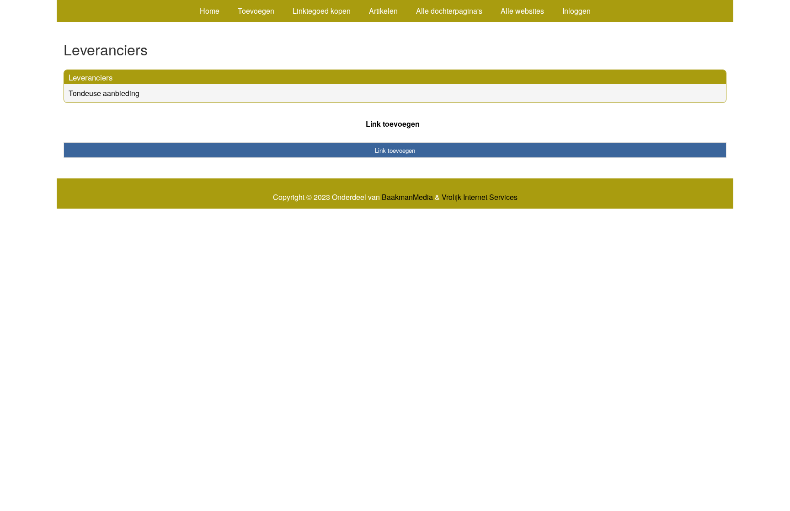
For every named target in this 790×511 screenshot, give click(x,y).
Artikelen (383, 10)
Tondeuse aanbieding (104, 93)
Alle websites (522, 10)
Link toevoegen (393, 123)
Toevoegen (256, 10)
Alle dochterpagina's (449, 10)
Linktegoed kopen (322, 10)
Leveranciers (91, 77)
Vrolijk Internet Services (480, 197)
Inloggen (576, 10)
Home (209, 10)
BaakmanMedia (407, 197)
